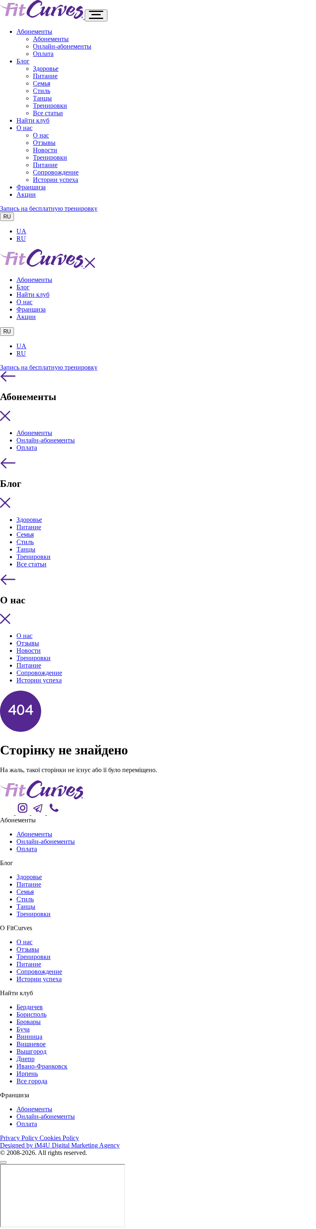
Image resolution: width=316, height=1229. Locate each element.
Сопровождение (56, 172)
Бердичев (29, 1006)
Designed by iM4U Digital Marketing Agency (60, 1145)
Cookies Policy (59, 1137)
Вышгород (31, 1051)
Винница (29, 1036)
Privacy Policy (20, 1137)
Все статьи (48, 112)
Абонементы (34, 31)
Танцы (42, 98)
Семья (41, 83)
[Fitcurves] (42, 16)
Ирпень (27, 1073)
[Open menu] (96, 15)
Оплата (43, 53)
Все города (31, 1081)
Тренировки (50, 105)
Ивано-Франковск (41, 1066)
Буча (23, 1029)
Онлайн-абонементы (62, 46)
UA (21, 231)
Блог (23, 61)
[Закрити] (3, 1162)
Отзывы (44, 142)
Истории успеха (55, 179)
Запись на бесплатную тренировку (49, 208)
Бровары (28, 1021)
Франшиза (31, 187)
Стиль (41, 90)
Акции (26, 194)
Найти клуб (32, 120)
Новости (45, 150)
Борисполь (31, 1014)
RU (7, 217)
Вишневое (31, 1043)
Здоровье (45, 68)
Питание (45, 75)
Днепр (25, 1058)
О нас (24, 127)
